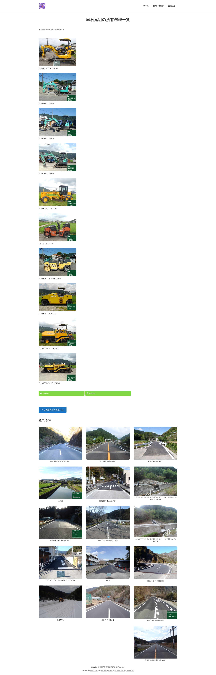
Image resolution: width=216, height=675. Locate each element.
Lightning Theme (107, 671)
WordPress (94, 671)
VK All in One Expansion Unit (124, 671)
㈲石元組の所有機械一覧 (53, 410)
